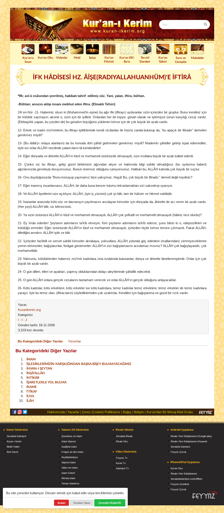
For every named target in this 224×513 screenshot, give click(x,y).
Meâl (77, 57)
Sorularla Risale (124, 436)
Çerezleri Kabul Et (110, 502)
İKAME (31, 387)
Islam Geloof (68, 473)
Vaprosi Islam (68, 462)
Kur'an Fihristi (109, 59)
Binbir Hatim (13, 446)
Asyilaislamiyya (69, 457)
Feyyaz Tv (122, 458)
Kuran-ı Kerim (14, 441)
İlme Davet (12, 452)
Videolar (61, 57)
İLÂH (30, 400)
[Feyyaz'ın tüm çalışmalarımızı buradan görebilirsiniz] (205, 495)
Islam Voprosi (68, 441)
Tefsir (92, 58)
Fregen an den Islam (72, 452)
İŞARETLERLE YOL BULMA (46, 382)
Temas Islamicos (70, 483)
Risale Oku (122, 441)
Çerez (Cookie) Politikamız (101, 412)
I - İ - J (22, 320)
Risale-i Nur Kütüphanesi (184, 473)
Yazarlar (73, 412)
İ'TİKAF (31, 391)
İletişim (139, 412)
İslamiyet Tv (122, 468)
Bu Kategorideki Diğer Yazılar (40, 341)
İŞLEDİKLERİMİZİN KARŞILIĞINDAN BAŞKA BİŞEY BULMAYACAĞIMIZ (78, 364)
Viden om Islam (69, 467)
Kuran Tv (121, 463)
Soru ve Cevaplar (181, 59)
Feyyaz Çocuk (178, 452)
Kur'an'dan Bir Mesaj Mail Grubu (170, 412)
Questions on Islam (71, 436)
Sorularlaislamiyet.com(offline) (186, 479)
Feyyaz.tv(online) (180, 484)
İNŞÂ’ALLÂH (35, 373)
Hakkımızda (56, 412)
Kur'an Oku (45, 57)
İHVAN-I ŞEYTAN (39, 368)
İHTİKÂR (32, 377)
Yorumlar (74, 341)
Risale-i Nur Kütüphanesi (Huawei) (189, 441)
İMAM (31, 359)
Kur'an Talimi (162, 59)
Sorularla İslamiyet (16, 436)
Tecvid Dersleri (145, 59)
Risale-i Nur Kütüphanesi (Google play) (191, 436)
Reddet (61, 502)
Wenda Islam (68, 478)
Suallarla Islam (69, 446)
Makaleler (197, 58)
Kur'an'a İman (28, 59)
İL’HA (30, 396)
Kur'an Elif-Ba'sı (127, 59)
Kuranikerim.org (29, 310)
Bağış (127, 412)
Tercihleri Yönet (81, 502)
